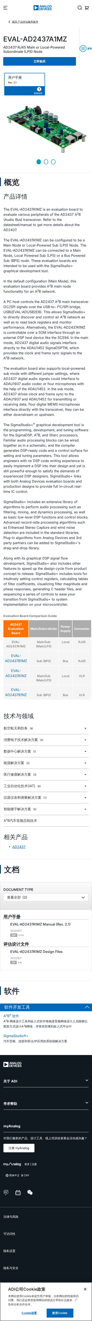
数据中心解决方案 (20, 751)
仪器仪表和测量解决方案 (25, 798)
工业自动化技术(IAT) (22, 786)
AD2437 (18, 847)
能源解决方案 (17, 763)
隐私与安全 (10, 1268)
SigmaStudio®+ (15, 1036)
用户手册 (15, 77)
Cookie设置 (29, 1313)
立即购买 (40, 61)
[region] (46, 1301)
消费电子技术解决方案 (23, 740)
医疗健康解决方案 (20, 774)
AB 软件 (11, 1015)
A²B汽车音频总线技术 (20, 821)
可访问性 (9, 1233)
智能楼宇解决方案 (20, 809)
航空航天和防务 (18, 728)
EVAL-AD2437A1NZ (16, 673)
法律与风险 (10, 1216)
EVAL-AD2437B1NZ (16, 692)
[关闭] (85, 1289)
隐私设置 (9, 1251)
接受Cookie (59, 1313)
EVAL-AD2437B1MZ (16, 658)
